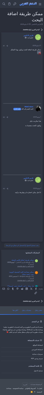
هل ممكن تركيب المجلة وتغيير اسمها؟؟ (20, 286)
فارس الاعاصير (36, 24)
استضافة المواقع (38, 345)
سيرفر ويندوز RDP (37, 358)
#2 (4, 117)
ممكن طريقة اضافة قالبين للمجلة (22, 260)
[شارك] (7, 46)
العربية (25, 385)
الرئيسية (39, 392)
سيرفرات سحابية (37, 354)
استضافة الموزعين (37, 349)
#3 (4, 188)
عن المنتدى (35, 321)
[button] (40, 4)
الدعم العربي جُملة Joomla (25, 266)
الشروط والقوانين (30, 388)
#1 (4, 46)
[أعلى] (34, 392)
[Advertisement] (22, 77)
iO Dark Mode (35, 385)
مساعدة (8, 388)
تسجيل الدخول (38, 371)
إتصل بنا (39, 388)
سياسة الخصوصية (18, 388)
